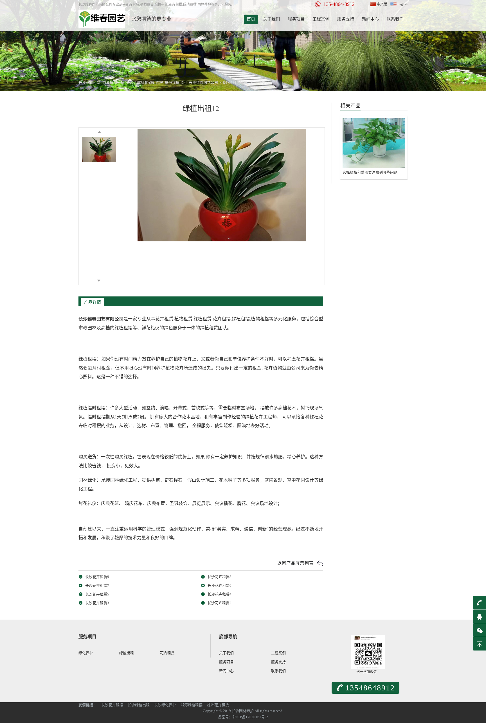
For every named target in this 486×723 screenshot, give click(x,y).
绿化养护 (85, 653)
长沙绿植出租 (139, 705)
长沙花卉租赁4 (219, 594)
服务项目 (296, 19)
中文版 (382, 4)
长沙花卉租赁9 (97, 577)
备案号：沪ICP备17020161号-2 (243, 717)
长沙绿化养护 (165, 705)
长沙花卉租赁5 (97, 594)
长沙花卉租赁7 (97, 585)
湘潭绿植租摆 (191, 705)
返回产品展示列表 (295, 563)
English (402, 4)
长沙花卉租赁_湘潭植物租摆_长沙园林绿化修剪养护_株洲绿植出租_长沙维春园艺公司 (148, 82)
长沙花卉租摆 (112, 705)
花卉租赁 (167, 653)
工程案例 (320, 19)
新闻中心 (370, 19)
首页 (251, 19)
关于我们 (271, 19)
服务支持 (345, 19)
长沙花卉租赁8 (219, 577)
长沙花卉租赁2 (219, 603)
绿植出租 (247, 82)
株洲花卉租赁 (218, 705)
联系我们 (395, 19)
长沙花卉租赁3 (97, 603)
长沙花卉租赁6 (219, 585)
